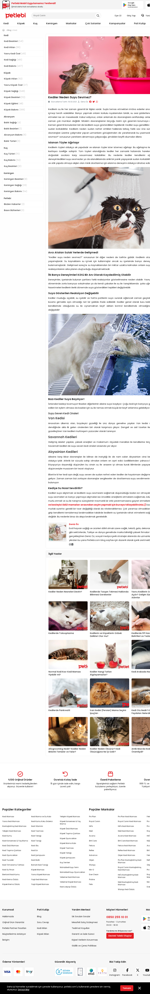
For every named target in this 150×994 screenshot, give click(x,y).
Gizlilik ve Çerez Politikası (84, 945)
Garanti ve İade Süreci (83, 934)
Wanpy (92, 865)
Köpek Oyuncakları (68, 838)
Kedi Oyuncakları (9, 855)
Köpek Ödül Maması (69, 828)
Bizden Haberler (14, 204)
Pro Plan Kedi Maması (127, 816)
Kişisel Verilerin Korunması (85, 939)
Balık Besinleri (13, 128)
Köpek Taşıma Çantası (70, 833)
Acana (92, 836)
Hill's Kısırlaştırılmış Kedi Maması (128, 876)
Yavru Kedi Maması (11, 821)
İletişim (6, 939)
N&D (91, 831)
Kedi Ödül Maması (10, 845)
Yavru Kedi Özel (15, 53)
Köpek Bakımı (14, 109)
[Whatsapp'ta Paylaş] (97, 101)
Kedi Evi (34, 850)
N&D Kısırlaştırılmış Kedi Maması (128, 883)
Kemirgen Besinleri (15, 178)
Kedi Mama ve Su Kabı (41, 816)
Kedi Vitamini (37, 826)
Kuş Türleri (12, 153)
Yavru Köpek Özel (16, 84)
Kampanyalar (117, 23)
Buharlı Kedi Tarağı (39, 865)
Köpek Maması (37, 869)
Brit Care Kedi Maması (128, 841)
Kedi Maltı (35, 860)
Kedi (6, 23)
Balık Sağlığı (12, 122)
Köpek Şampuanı (67, 857)
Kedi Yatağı (36, 836)
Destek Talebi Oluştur (120, 935)
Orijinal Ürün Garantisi (13, 922)
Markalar (71, 23)
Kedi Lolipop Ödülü (68, 887)
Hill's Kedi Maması (126, 826)
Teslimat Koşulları (81, 928)
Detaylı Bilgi (23, 989)
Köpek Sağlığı (14, 91)
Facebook (127, 975)
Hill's (91, 826)
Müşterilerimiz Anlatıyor (14, 934)
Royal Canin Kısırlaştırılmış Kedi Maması (129, 868)
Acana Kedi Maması (127, 836)
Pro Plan (92, 816)
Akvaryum (9, 116)
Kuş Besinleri (13, 166)
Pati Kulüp (140, 23)
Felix (91, 884)
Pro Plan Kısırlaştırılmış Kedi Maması (129, 861)
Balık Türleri (12, 141)
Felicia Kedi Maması (127, 845)
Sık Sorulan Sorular (81, 916)
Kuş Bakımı (12, 160)
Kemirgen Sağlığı (15, 185)
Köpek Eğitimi (13, 103)
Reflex (91, 850)
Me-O (91, 869)
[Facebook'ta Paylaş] (90, 101)
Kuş (35, 23)
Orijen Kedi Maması (126, 855)
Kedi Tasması (37, 831)
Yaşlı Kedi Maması (39, 879)
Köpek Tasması (67, 848)
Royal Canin (94, 821)
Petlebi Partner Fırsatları (14, 928)
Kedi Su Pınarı (8, 869)
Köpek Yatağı (65, 853)
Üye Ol (118, 15)
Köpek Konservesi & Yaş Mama (70, 822)
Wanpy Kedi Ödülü (126, 889)
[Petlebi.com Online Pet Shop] (15, 15)
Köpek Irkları (13, 78)
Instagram (114, 975)
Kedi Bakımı (13, 65)
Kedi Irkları (12, 47)
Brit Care (93, 841)
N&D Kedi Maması (126, 831)
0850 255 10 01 (117, 917)
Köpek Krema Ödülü (11, 884)
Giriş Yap (131, 15)
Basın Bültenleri (14, 210)
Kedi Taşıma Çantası (11, 850)
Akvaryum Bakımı (15, 134)
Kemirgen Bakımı (15, 191)
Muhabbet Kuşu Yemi (69, 867)
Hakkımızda (8, 916)
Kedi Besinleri (13, 41)
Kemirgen (51, 23)
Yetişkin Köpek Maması (70, 816)
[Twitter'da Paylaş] (94, 101)
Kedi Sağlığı (13, 59)
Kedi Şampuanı (38, 855)
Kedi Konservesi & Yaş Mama (15, 841)
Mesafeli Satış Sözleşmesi (85, 922)
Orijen (91, 860)
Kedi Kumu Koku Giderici (42, 821)
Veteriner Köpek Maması (70, 882)
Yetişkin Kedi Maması (11, 831)
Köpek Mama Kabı (68, 843)
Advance (93, 855)
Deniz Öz (74, 524)
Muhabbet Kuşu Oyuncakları (72, 872)
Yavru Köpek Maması (40, 874)
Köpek (21, 23)
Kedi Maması (8, 816)
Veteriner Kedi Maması (70, 877)
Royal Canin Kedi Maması (129, 821)
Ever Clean (93, 874)
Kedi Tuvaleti (8, 860)
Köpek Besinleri (14, 97)
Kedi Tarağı (36, 841)
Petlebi (7, 198)
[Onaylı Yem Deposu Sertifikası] (80, 971)
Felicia (92, 845)
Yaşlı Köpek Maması (40, 884)
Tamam (127, 988)
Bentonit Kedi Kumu (11, 874)
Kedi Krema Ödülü (10, 879)
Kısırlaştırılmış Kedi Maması (14, 826)
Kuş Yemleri (65, 862)
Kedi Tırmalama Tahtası (13, 865)
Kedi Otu (35, 845)
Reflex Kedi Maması (126, 850)
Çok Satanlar (93, 23)
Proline (92, 879)
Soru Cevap (43, 922)
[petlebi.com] (3, 30)
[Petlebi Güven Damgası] (64, 971)
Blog (39, 916)
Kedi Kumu (7, 836)
